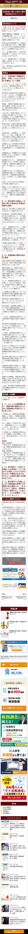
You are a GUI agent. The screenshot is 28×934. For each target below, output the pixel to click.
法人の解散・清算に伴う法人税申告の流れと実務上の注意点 (18, 848)
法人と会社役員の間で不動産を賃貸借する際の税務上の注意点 (18, 878)
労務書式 (6, 811)
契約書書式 (6, 813)
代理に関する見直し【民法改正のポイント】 (18, 622)
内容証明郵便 (7, 809)
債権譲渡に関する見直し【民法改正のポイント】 (6, 598)
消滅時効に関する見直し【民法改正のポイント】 (18, 613)
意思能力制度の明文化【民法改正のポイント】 (21, 598)
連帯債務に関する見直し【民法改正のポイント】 (18, 631)
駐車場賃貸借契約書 (16, 866)
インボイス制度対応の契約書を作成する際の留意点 (18, 899)
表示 (15, 18)
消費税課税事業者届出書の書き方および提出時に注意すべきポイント (18, 921)
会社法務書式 (7, 807)
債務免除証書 (14, 887)
